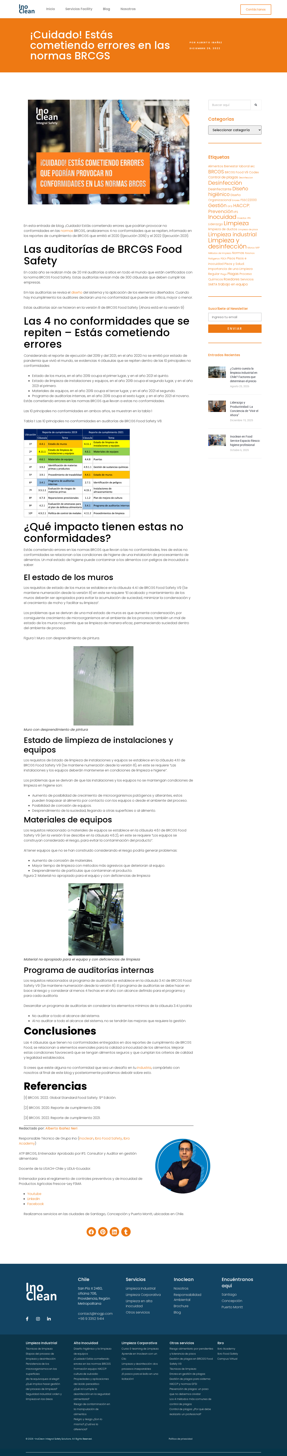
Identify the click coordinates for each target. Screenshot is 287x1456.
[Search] (256, 105)
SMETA (212, 284)
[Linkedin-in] (49, 1319)
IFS (236, 212)
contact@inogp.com (95, 1313)
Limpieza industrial (232, 234)
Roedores (232, 279)
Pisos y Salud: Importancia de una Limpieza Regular (230, 269)
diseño (76, 292)
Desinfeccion (246, 177)
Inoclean (86, 1138)
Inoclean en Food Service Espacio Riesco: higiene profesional (245, 441)
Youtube (34, 1193)
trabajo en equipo (233, 284)
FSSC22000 (249, 200)
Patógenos (214, 258)
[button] (91, 1231)
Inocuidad (222, 217)
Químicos (215, 279)
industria (144, 1067)
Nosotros (128, 9)
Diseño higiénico (228, 191)
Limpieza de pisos (248, 229)
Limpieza (236, 223)
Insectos (241, 218)
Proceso (246, 274)
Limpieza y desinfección (227, 243)
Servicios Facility (78, 9)
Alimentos (215, 166)
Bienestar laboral (237, 166)
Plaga (223, 274)
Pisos (231, 258)
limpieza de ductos (222, 229)
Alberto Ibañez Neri (61, 1128)
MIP (257, 247)
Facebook (35, 1203)
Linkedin (33, 1198)
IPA (249, 218)
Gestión (217, 205)
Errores (236, 200)
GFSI (230, 206)
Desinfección (225, 183)
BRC (252, 166)
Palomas (250, 253)
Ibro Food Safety (108, 1138)
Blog (106, 9)
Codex (254, 172)
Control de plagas (223, 177)
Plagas (233, 273)
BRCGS (216, 171)
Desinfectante (220, 189)
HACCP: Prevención (229, 208)
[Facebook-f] (27, 1319)
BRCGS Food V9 (236, 172)
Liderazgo (215, 224)
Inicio (50, 9)
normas (67, 230)
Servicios (247, 279)
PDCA (223, 258)
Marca (251, 247)
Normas (238, 253)
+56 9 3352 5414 (91, 1318)
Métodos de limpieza (219, 253)
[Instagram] (38, 1319)
